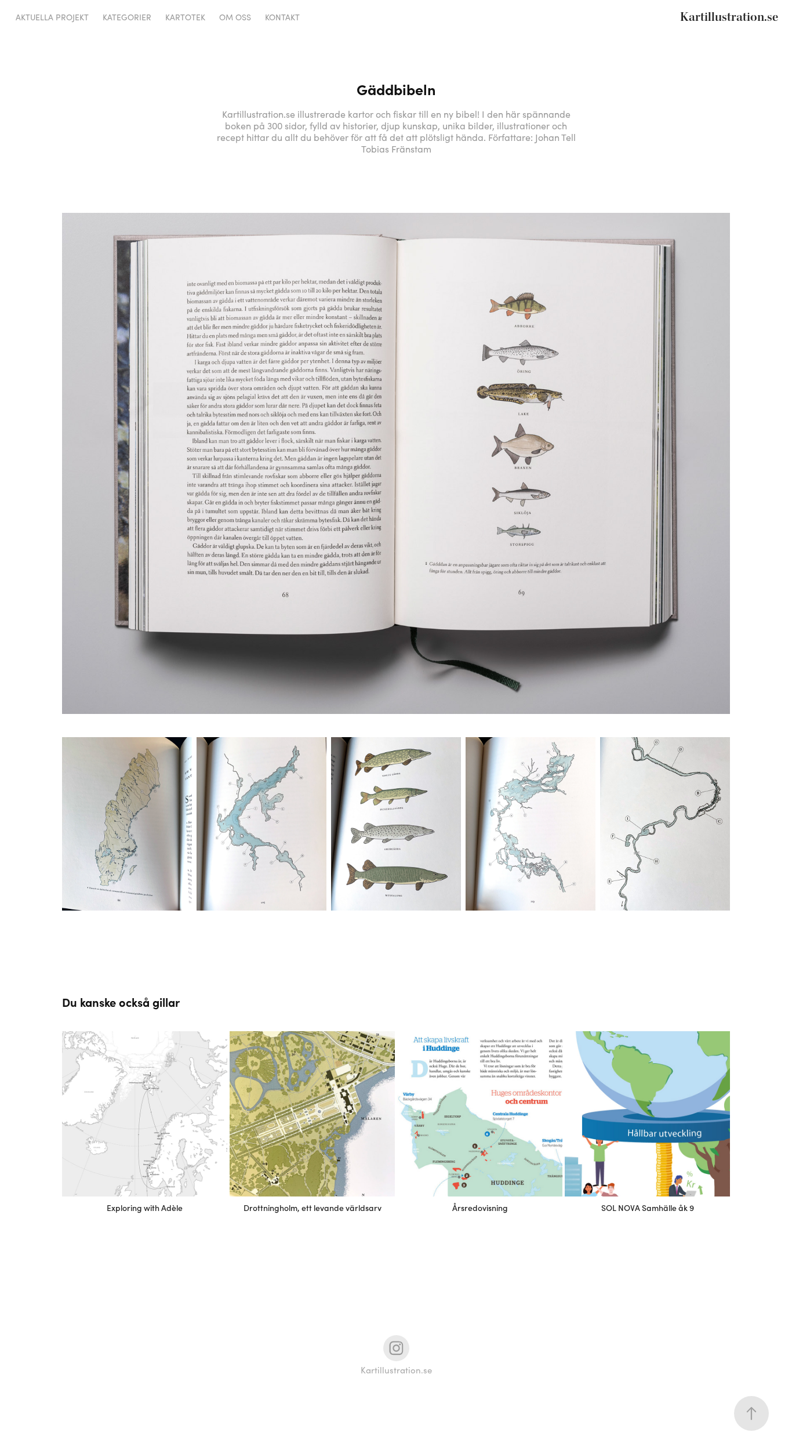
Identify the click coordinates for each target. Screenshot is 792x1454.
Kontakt (282, 17)
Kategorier (127, 17)
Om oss (235, 17)
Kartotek (185, 17)
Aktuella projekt (52, 17)
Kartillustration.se (729, 17)
